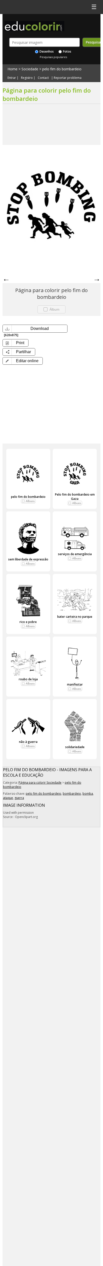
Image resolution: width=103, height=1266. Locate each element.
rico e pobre (28, 622)
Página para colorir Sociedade (40, 782)
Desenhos (46, 51)
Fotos (66, 51)
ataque (8, 798)
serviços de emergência (75, 554)
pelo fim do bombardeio (62, 69)
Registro (27, 77)
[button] (22, 361)
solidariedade (74, 747)
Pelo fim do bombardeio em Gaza (75, 496)
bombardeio (72, 793)
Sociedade (30, 69)
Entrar (12, 77)
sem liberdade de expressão (28, 559)
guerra (19, 798)
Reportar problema (68, 77)
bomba (87, 793)
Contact (43, 77)
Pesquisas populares (53, 57)
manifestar (75, 684)
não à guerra (28, 742)
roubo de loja (28, 679)
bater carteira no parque (74, 616)
